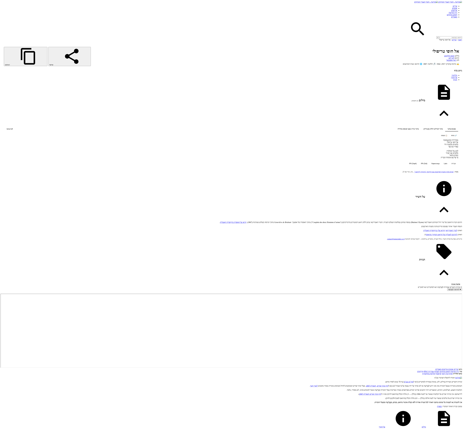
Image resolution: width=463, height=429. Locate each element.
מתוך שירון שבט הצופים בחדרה (408, 129)
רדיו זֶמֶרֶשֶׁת (453, 13)
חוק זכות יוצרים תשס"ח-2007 (370, 394)
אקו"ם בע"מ (408, 382)
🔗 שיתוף (454, 135)
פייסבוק (438, 374)
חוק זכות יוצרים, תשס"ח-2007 (377, 386)
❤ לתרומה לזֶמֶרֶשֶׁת (454, 289)
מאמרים (454, 17)
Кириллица (435, 163)
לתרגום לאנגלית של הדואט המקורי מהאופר (442, 235)
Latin (445, 163)
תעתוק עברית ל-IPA (431, 371)
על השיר (454, 77)
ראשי (460, 40)
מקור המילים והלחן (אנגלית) (433, 129)
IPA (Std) (424, 163)
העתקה (7, 65)
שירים (455, 6)
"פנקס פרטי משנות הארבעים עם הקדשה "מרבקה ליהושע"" (434, 172)
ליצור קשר (314, 386)
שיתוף (51, 65)
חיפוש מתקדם (452, 15)
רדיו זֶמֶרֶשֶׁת (455, 371)
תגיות (455, 80)
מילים (454, 75)
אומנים (454, 8)
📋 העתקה (444, 135)
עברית (454, 163)
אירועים (454, 10)
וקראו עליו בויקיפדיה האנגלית (434, 230)
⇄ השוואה (10, 129)
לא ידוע (451, 58)
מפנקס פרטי (452, 129)
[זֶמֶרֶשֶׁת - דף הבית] (458, 378)
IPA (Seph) (413, 163)
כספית (439, 406)
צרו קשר (445, 374)
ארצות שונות (455, 284)
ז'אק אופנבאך (451, 60)
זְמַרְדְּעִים (420, 371)
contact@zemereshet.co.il (396, 239)
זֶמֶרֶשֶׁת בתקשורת (428, 374)
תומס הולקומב (449, 56)
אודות (450, 374)
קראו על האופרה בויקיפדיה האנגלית (233, 222)
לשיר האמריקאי (451, 230)
